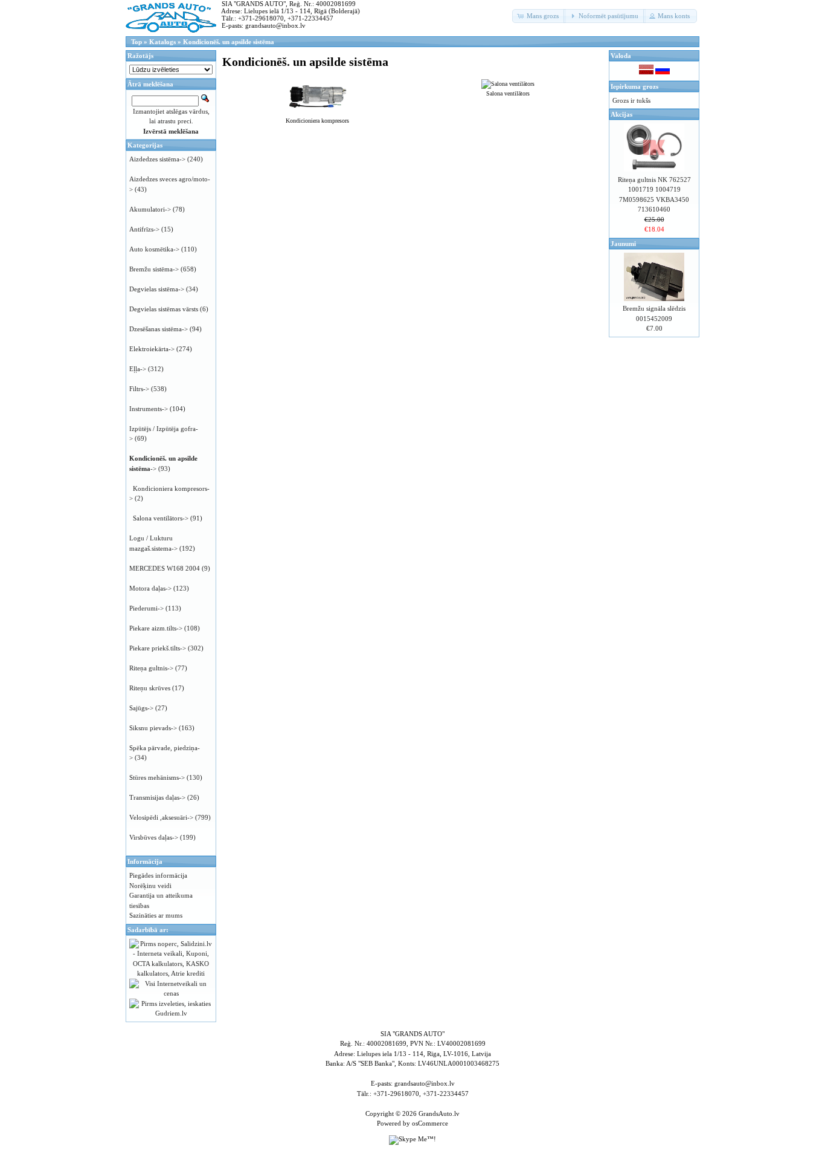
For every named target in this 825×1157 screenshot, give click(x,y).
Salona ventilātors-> (160, 518)
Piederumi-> (146, 608)
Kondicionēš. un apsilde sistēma (228, 41)
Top (136, 41)
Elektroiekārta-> (152, 348)
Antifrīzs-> (144, 229)
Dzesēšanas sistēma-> (158, 328)
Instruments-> (148, 408)
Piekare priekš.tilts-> (157, 648)
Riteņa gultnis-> (151, 668)
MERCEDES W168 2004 (164, 568)
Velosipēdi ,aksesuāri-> (161, 817)
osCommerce (430, 1123)
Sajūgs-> (141, 707)
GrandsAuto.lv (439, 1113)
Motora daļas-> (150, 588)
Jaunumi (623, 243)
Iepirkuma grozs (634, 86)
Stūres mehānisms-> (157, 777)
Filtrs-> (139, 388)
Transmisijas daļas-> (157, 797)
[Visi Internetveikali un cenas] (171, 993)
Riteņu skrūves (149, 688)
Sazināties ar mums (155, 915)
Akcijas (621, 114)
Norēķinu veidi (150, 885)
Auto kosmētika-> (154, 249)
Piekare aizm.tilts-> (155, 628)
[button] (539, 16)
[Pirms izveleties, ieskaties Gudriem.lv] (171, 1013)
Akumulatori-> (150, 209)
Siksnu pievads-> (153, 727)
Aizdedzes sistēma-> (157, 159)
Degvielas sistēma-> (156, 289)
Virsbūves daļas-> (153, 837)
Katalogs (162, 41)
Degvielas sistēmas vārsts (163, 309)
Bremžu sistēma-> (154, 269)
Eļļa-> (137, 368)
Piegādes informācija (158, 875)
